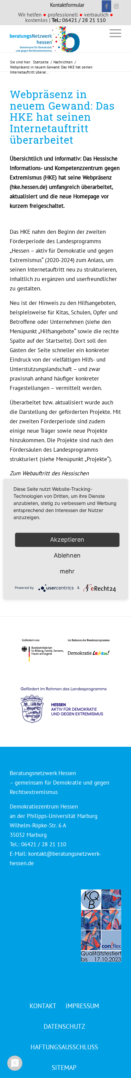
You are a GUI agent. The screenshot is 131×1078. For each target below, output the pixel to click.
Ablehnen (67, 555)
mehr (67, 571)
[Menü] (112, 32)
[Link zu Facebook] (106, 6)
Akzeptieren (67, 539)
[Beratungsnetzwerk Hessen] (54, 38)
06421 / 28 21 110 (84, 20)
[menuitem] (96, 32)
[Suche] (96, 32)
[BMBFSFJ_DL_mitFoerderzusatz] (65, 650)
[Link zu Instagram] (116, 6)
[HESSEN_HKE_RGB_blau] (70, 698)
